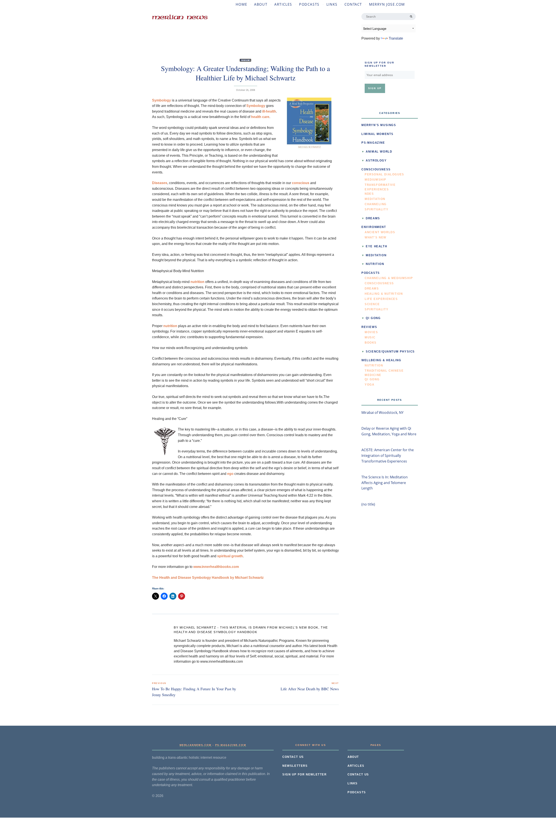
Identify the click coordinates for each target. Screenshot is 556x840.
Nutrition (375, 264)
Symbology (161, 100)
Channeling (376, 204)
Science (372, 304)
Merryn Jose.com (387, 4)
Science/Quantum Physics (390, 351)
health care (260, 117)
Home (241, 4)
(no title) (368, 504)
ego (230, 474)
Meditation (375, 199)
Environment (373, 227)
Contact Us (293, 756)
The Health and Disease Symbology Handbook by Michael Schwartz (208, 577)
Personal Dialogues (384, 174)
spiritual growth (230, 556)
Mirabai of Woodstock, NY (382, 412)
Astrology (376, 160)
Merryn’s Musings (378, 125)
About (260, 4)
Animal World (379, 151)
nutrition (197, 282)
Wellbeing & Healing (381, 360)
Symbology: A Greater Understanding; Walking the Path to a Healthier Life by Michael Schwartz (245, 73)
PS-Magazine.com (230, 745)
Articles (283, 4)
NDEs (369, 193)
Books (245, 60)
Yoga (369, 384)
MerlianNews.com (196, 745)
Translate (396, 38)
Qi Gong (373, 318)
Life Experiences (381, 299)
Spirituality (376, 209)
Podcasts (309, 4)
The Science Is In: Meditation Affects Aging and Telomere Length (384, 483)
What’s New (375, 237)
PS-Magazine (373, 142)
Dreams (373, 218)
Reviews (369, 327)
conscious (300, 183)
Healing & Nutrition (384, 293)
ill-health (269, 111)
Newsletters (295, 765)
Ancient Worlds (380, 232)
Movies (371, 332)
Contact (353, 4)
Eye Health (376, 246)
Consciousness (376, 169)
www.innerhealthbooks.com (216, 567)
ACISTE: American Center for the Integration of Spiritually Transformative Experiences (387, 455)
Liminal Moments (377, 134)
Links (332, 4)
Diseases (159, 183)
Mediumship (375, 179)
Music (370, 337)
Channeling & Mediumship (389, 278)
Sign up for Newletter (304, 774)
